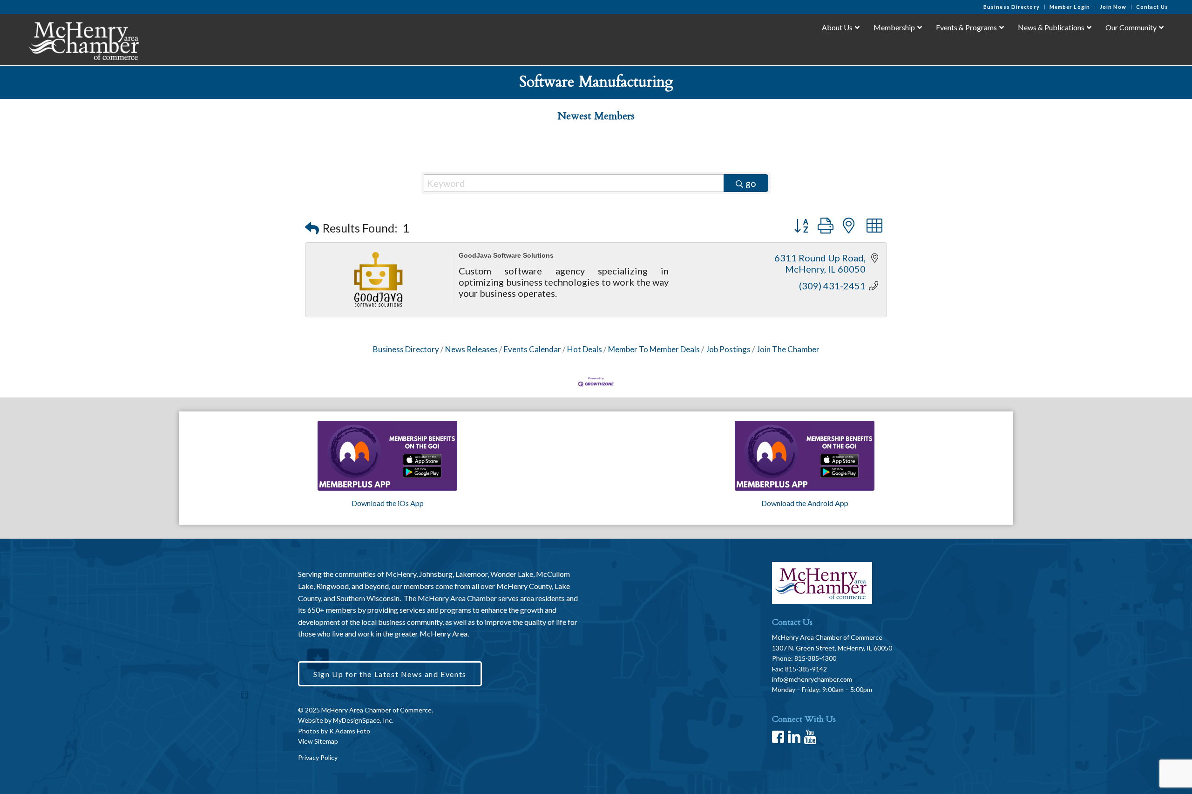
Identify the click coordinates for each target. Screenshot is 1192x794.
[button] (312, 228)
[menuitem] (1012, 7)
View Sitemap (318, 741)
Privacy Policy (318, 757)
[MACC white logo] (83, 39)
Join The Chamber (788, 349)
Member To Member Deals (654, 349)
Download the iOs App (388, 503)
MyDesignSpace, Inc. (363, 720)
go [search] (750, 183)
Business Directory (1011, 7)
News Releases (471, 349)
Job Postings (728, 349)
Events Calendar (532, 349)
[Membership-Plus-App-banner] (387, 456)
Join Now (1113, 7)
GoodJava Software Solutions (506, 255)
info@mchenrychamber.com (812, 679)
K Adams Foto (349, 731)
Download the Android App (804, 503)
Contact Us (1152, 7)
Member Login (1070, 7)
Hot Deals (584, 349)
